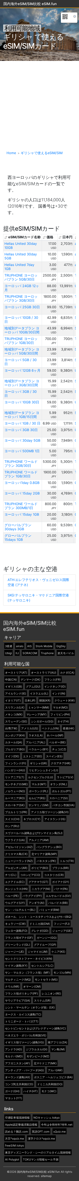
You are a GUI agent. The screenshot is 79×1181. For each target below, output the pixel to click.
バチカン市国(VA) (63, 805)
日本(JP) (30, 700)
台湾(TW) (11, 728)
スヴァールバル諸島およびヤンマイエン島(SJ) (34, 833)
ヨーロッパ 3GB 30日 (21, 430)
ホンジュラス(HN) (16, 889)
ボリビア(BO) (39, 868)
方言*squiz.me (14, 1138)
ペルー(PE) (12, 896)
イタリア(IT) (13, 700)
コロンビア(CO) (30, 875)
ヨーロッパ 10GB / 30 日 (21, 319)
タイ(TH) (63, 721)
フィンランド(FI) (15, 763)
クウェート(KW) (64, 700)
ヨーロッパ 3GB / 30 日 (20, 393)
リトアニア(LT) (14, 777)
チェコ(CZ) (59, 749)
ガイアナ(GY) (60, 882)
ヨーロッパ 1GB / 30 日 (22, 423)
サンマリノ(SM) (38, 805)
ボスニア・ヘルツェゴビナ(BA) (53, 1077)
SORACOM (30, 653)
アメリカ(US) (29, 728)
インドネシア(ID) (55, 686)
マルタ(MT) (39, 784)
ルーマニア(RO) (15, 798)
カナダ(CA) (67, 672)
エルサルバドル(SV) (58, 896)
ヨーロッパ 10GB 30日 (21, 402)
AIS (29, 646)
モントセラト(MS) (46, 979)
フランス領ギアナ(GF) (19, 937)
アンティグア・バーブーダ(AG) (24, 1070)
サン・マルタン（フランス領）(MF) (27, 972)
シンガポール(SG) (42, 721)
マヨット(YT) (13, 1098)
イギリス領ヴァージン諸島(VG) (24, 1042)
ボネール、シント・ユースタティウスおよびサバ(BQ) (38, 916)
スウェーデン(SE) (16, 721)
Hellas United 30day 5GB (20, 256)
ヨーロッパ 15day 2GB (22, 493)
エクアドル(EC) (15, 882)
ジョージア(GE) (62, 930)
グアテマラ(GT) (38, 882)
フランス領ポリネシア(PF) (21, 993)
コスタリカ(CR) (54, 875)
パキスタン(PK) (46, 861)
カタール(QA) (13, 742)
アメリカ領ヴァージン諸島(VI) (50, 812)
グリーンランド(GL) (17, 944)
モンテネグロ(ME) (16, 784)
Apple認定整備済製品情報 (21, 1124)
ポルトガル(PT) (61, 791)
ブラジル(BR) (60, 868)
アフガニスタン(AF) (17, 1063)
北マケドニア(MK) (45, 1063)
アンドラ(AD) (13, 1049)
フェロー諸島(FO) (16, 930)
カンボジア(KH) (15, 735)
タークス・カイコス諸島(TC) (23, 1014)
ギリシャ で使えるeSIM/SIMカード (33, 41)
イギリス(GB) (13, 686)
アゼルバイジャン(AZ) (19, 847)
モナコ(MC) (49, 1091)
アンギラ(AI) (36, 903)
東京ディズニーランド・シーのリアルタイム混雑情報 (38, 1152)
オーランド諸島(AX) (17, 1077)
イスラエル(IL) (39, 693)
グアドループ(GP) (45, 944)
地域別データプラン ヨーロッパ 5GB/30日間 (21, 351)
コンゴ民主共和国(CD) (19, 1084)
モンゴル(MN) (62, 972)
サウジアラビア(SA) (17, 1000)
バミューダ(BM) (49, 909)
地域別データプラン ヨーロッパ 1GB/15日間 (21, 415)
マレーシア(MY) (36, 714)
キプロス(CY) (31, 819)
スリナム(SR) (42, 1000)
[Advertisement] (39, 102)
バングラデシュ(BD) (49, 847)
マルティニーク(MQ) (18, 979)
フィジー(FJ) (62, 923)
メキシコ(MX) (14, 714)
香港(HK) (68, 728)
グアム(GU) (33, 686)
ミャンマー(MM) (38, 707)
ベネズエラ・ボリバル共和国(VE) (25, 1035)
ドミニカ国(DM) (39, 923)
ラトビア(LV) (65, 777)
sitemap (46, 1176)
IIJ (17, 653)
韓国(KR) (45, 700)
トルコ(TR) (67, 861)
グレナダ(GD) (39, 930)
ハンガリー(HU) (15, 770)
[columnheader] (22, 237)
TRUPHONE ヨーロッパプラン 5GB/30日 (20, 277)
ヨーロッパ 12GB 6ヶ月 (22, 370)
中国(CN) (11, 679)
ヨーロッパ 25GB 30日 (22, 307)
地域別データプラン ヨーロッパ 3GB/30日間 (21, 383)
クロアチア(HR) (61, 763)
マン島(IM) (58, 1049)
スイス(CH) (12, 819)
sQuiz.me (59, 1131)
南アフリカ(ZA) (57, 1042)
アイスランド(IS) (55, 819)
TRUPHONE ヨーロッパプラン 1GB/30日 (20, 341)
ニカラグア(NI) (41, 889)
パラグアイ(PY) (32, 896)
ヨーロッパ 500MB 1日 (22, 451)
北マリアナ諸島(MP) (44, 854)
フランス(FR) (52, 679)
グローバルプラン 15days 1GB (17, 537)
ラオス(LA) (36, 735)
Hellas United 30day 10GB (20, 245)
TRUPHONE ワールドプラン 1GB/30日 (20, 474)
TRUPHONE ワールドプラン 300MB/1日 (20, 506)
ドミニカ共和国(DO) (50, 1084)
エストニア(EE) (32, 756)
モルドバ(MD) (14, 1056)
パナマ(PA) (61, 889)
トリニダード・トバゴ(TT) (21, 1021)
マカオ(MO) (60, 707)
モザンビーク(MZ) (38, 1056)
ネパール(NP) (55, 735)
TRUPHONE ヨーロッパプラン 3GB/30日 (20, 298)
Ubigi (8, 653)
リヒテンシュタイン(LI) (43, 770)
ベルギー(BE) (57, 742)
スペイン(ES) (54, 756)
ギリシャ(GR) (38, 763)
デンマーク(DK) (30, 679)
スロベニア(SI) (58, 798)
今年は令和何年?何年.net (56, 1124)
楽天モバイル (66, 653)
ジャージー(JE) (14, 951)
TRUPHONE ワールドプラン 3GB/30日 (20, 463)
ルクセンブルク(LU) (40, 777)
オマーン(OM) (32, 986)
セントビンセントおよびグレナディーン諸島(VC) (35, 1028)
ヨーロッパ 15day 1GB (21, 514)
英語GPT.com (41, 1131)
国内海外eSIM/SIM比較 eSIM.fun (29, 626)
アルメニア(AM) (39, 840)
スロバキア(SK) (15, 805)
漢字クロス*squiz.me (41, 1138)
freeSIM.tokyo (14, 1145)
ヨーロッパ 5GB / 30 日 (20, 362)
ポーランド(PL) (38, 791)
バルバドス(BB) (58, 903)
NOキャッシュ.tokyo (46, 1117)
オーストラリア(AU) (43, 672)
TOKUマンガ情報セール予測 (40, 1159)
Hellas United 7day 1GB (19, 267)
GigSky (61, 646)
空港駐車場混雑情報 (17, 1117)
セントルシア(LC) (42, 965)
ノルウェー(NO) (15, 791)
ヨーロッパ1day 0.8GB (21, 483)
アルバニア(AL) (35, 742)
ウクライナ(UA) (15, 840)
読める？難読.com (16, 1131)
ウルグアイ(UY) (15, 903)
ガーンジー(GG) (47, 937)
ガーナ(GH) (12, 1091)
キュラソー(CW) (15, 923)
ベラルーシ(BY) (38, 749)
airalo (19, 646)
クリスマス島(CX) (16, 854)
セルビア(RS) (37, 798)
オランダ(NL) (58, 784)
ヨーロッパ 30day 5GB (22, 440)
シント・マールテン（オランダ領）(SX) (30, 1007)
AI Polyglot (12, 1159)
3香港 (8, 646)
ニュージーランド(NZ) (19, 861)
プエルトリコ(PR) (16, 812)
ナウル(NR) (12, 986)
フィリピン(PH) (60, 714)
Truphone (47, 653)
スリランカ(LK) (14, 707)
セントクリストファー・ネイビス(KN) (28, 958)
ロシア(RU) (12, 826)
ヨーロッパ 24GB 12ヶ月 (21, 288)
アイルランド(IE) (15, 693)
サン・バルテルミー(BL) (20, 909)
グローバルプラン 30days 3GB (17, 527)
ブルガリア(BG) (15, 749)
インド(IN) (58, 693)
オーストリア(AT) (16, 672)
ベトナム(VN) (50, 728)
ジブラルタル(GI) (36, 1049)
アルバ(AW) (55, 1070)
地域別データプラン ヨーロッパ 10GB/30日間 (21, 330)
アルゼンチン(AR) (16, 868)
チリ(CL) (10, 875)
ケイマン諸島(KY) (16, 965)
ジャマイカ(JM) (38, 951)
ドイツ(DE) (12, 756)
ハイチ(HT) (30, 1091)
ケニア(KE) (58, 951)
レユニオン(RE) (51, 993)
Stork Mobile (44, 646)
